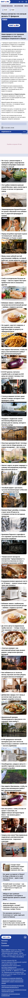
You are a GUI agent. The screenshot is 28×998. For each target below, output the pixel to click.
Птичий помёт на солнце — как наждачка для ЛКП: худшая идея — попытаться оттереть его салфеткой (14, 886)
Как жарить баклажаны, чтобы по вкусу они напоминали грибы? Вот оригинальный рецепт (14, 362)
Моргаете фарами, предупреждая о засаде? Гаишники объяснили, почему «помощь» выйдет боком (13, 906)
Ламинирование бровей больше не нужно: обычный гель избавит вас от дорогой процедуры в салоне (14, 224)
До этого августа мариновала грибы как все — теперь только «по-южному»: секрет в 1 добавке (14, 638)
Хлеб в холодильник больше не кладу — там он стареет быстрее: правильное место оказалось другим (14, 293)
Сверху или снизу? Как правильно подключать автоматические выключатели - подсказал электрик (14, 850)
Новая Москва (7, 6)
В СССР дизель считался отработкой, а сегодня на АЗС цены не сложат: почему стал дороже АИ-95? (14, 386)
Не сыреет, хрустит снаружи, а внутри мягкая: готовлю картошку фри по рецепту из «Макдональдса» (14, 340)
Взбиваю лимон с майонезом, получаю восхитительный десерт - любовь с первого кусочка (14, 315)
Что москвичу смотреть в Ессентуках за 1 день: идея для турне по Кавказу (13, 915)
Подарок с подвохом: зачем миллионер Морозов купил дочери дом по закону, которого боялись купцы (14, 433)
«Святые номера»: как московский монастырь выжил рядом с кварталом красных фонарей (14, 663)
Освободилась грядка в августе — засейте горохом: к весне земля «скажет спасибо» (14, 776)
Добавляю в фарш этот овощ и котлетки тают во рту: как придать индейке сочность (14, 707)
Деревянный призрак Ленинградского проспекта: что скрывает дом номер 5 (14, 730)
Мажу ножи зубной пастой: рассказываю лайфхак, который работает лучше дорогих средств (14, 269)
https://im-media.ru (18, 956)
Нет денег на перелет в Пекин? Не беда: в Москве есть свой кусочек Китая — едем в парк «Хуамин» (13, 877)
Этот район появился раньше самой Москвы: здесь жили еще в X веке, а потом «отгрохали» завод (14, 200)
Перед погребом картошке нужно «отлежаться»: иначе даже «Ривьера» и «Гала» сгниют (14, 246)
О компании (5, 945)
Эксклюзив (18, 6)
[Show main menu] (26, 1)
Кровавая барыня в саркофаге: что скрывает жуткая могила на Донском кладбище (14, 547)
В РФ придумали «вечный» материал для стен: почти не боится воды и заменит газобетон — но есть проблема (14, 754)
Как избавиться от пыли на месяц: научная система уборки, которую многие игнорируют (14, 685)
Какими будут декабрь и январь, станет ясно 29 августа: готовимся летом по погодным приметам (14, 525)
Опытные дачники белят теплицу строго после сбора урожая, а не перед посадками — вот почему (14, 456)
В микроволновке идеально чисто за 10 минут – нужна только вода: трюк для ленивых (14, 594)
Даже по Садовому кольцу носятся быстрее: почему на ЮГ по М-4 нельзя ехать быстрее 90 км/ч (14, 923)
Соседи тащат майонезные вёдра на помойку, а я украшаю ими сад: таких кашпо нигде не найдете (14, 867)
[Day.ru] (5, 1)
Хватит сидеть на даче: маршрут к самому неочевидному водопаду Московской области (14, 478)
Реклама (4, 943)
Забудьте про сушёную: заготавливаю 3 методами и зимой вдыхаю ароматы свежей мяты (14, 896)
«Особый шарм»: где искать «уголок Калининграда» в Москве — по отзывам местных (14, 500)
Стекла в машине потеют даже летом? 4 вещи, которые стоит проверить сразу (14, 409)
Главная (6, 937)
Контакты (4, 940)
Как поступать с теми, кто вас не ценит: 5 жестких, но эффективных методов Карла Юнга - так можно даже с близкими (14, 825)
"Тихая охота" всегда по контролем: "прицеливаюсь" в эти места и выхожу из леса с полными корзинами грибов (14, 571)
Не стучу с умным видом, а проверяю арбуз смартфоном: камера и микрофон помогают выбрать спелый (14, 175)
